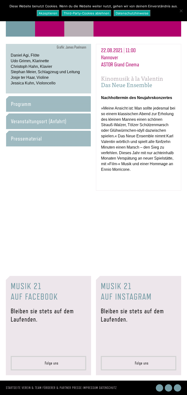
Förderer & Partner (57, 388)
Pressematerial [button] (26, 139)
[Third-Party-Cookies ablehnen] (180, 10)
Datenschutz (108, 388)
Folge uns (50, 363)
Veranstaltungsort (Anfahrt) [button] (38, 121)
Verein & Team (32, 388)
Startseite (13, 388)
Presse (77, 388)
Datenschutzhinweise (132, 13)
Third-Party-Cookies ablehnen (86, 13)
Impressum (90, 388)
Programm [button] (21, 104)
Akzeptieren (48, 13)
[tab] (48, 104)
